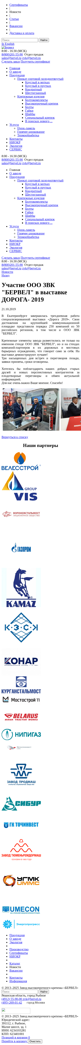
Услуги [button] (14, 226)
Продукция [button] (17, 177)
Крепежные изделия (30, 96)
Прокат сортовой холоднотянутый (40, 78)
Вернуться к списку (15, 437)
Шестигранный (35, 93)
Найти (43, 40)
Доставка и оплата (21, 33)
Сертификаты (18, 4)
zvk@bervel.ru (31, 58)
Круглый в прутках (38, 86)
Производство (19, 949)
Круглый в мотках (37, 82)
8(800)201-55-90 (12, 54)
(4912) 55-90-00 (12, 999)
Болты (29, 107)
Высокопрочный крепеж (41, 103)
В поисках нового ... (38, 121)
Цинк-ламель (26, 128)
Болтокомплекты (36, 100)
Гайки (29, 110)
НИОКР (14, 142)
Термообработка (28, 135)
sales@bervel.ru (11, 58)
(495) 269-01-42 (12, 1002)
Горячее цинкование (31, 131)
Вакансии (16, 26)
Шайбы (30, 114)
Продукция (17, 75)
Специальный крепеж (40, 117)
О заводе (15, 71)
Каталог (14, 963)
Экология (15, 146)
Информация (18, 981)
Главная (14, 68)
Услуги (14, 124)
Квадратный (33, 89)
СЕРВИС (15, 149)
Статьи (14, 19)
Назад (5, 275)
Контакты (16, 138)
